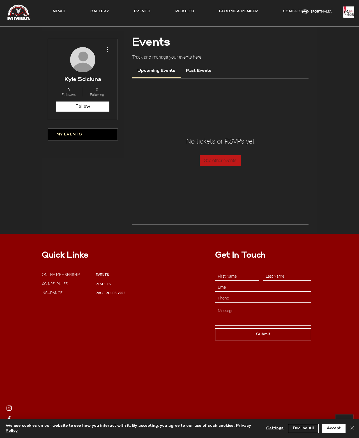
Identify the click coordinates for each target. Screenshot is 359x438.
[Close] (352, 428)
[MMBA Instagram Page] (9, 408)
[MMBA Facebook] (9, 418)
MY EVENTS (69, 134)
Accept (334, 428)
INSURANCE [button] (53, 293)
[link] (156, 71)
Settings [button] (275, 428)
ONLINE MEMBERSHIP (61, 275)
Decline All (303, 428)
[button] (185, 11)
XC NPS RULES (55, 284)
